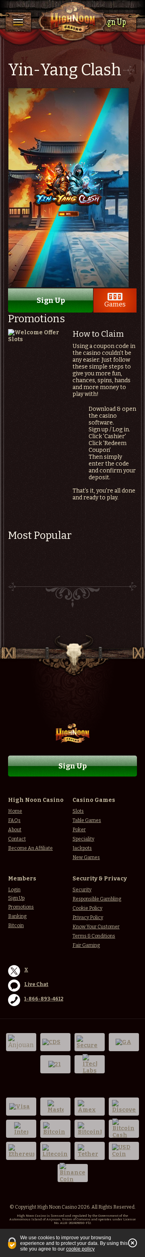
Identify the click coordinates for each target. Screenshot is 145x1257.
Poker (79, 829)
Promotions (21, 907)
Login (14, 890)
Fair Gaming (86, 945)
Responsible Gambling (96, 899)
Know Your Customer (96, 927)
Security (81, 890)
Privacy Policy (87, 917)
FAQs (14, 820)
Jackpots (82, 848)
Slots (78, 811)
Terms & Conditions (93, 936)
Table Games (86, 820)
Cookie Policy (87, 908)
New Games (86, 857)
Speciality (83, 839)
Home (15, 811)
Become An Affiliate (30, 848)
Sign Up (113, 23)
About (14, 829)
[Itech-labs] (90, 1064)
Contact (17, 839)
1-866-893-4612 (43, 999)
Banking (17, 916)
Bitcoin (16, 925)
